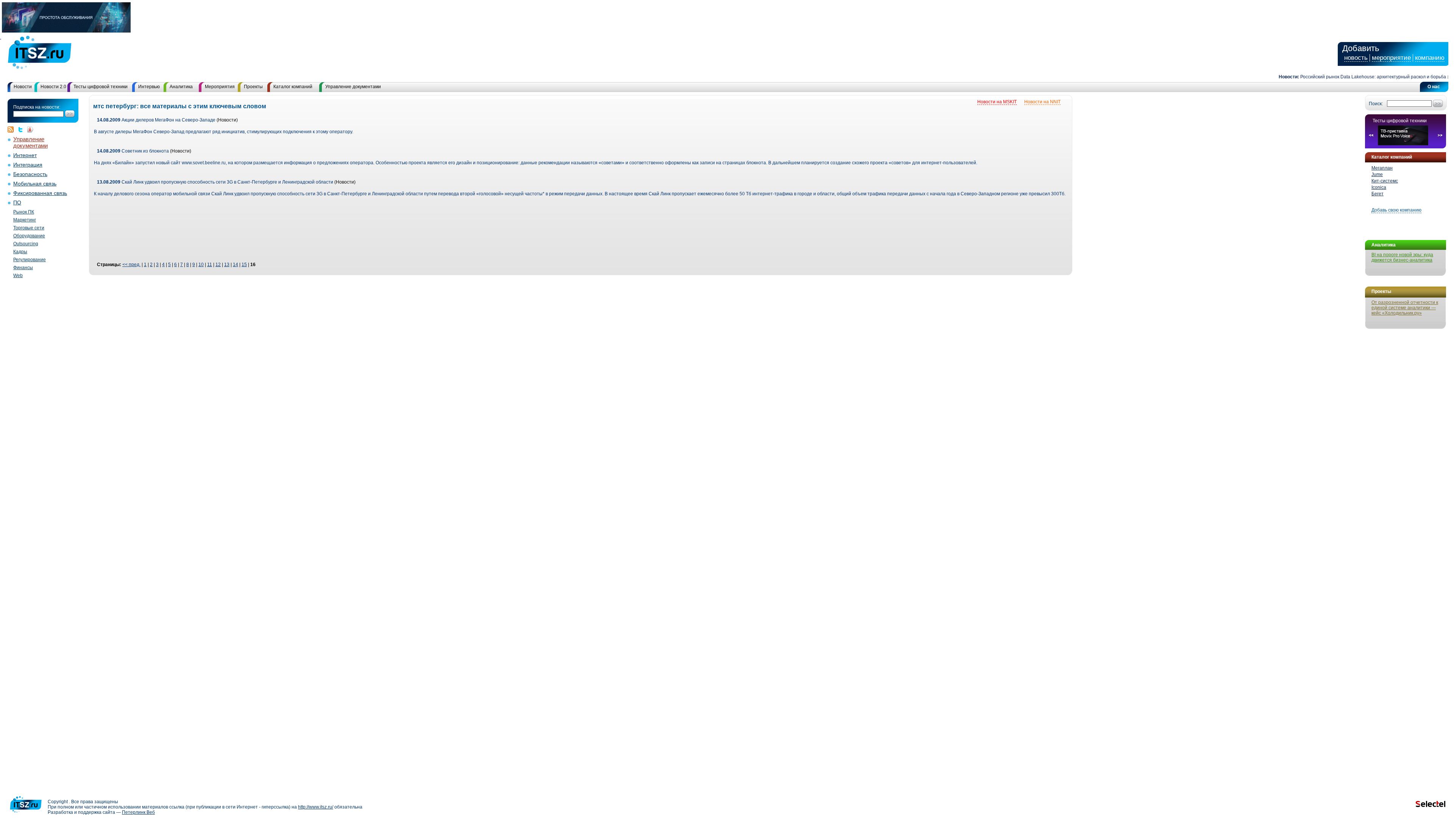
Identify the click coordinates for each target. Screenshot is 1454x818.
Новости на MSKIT (997, 101)
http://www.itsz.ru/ (315, 807)
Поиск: (1376, 103)
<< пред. (131, 264)
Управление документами (353, 86)
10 (201, 264)
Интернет (25, 155)
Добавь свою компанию (1396, 210)
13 (226, 264)
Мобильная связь (34, 184)
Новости (23, 86)
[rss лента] (12, 129)
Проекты (253, 86)
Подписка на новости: (36, 107)
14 (235, 264)
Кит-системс (1384, 181)
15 (244, 264)
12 (218, 264)
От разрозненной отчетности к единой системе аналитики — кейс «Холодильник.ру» (1404, 308)
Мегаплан (1382, 168)
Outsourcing (25, 243)
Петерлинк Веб (138, 812)
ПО (17, 203)
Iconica (1378, 187)
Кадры (20, 251)
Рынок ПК (23, 212)
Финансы (23, 267)
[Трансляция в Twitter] (22, 129)
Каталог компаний (292, 86)
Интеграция (27, 165)
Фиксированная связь (40, 193)
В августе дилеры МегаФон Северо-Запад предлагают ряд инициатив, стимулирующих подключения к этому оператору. (223, 131)
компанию (1430, 57)
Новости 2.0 (53, 86)
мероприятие (1391, 57)
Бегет (1377, 193)
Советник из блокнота (133, 151)
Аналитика (181, 86)
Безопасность (30, 174)
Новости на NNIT (1042, 101)
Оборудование (29, 235)
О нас (1433, 86)
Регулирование (29, 259)
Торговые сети (28, 228)
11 (209, 264)
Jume (1377, 174)
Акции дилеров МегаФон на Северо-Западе (156, 120)
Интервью (149, 86)
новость (1356, 57)
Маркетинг (24, 220)
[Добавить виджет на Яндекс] (30, 129)
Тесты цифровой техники (100, 86)
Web (18, 275)
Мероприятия (220, 86)
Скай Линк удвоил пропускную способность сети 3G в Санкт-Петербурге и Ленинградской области (215, 182)
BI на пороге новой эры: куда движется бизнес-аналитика (1402, 257)
